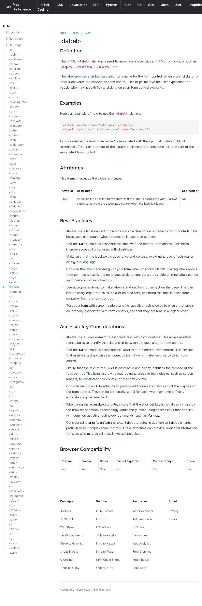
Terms (173, 519)
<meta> (14, 325)
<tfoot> (14, 500)
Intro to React (105, 551)
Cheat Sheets (69, 551)
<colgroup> (16, 144)
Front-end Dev (69, 567)
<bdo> (13, 97)
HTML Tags (13, 45)
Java (165, 5)
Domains (65, 511)
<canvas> (15, 121)
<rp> (12, 391)
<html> (13, 253)
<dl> (12, 187)
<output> (15, 363)
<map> (13, 310)
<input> (14, 272)
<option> (15, 358)
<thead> (14, 510)
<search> (15, 420)
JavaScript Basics (71, 535)
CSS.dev (138, 527)
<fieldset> (15, 206)
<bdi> (13, 92)
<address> (16, 59)
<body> (14, 106)
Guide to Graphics (72, 543)
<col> (13, 140)
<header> (15, 239)
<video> (14, 548)
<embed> (15, 201)
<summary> (16, 467)
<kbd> (13, 282)
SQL (151, 5)
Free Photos (141, 559)
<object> (15, 344)
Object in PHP (105, 567)
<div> (13, 182)
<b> (11, 83)
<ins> (12, 277)
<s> (11, 405)
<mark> (14, 315)
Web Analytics (142, 543)
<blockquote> (18, 102)
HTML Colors (14, 38)
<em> (13, 197)
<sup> (13, 472)
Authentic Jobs (142, 519)
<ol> (12, 348)
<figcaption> (17, 211)
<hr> (12, 249)
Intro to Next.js (106, 543)
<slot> (13, 434)
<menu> (14, 320)
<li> (11, 296)
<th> (12, 505)
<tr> (12, 524)
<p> (11, 367)
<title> (13, 519)
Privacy (174, 511)
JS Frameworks (106, 535)
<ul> (12, 538)
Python (111, 5)
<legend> (15, 291)
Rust (127, 5)
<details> (15, 168)
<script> (14, 415)
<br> (12, 111)
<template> (16, 491)
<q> (11, 386)
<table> (14, 476)
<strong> (15, 453)
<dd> (12, 159)
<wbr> (13, 552)
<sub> (13, 462)
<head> (14, 234)
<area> (14, 64)
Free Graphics (142, 551)
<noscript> (16, 339)
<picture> (15, 372)
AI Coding (66, 559)
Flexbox (101, 519)
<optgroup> (17, 353)
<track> (14, 529)
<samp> (14, 410)
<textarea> (16, 495)
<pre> (13, 377)
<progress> (16, 382)
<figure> (14, 215)
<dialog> (15, 178)
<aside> (14, 73)
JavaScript (78, 5)
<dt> (12, 192)
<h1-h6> (14, 230)
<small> (14, 439)
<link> (13, 301)
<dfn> (13, 173)
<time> (13, 514)
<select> (15, 429)
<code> (14, 135)
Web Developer (143, 511)
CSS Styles (67, 527)
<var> (13, 543)
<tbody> (15, 481)
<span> (14, 448)
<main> (14, 306)
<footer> (15, 220)
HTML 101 (66, 519)
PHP (96, 5)
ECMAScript (104, 527)
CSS (59, 5)
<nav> (13, 334)
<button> (15, 116)
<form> (14, 225)
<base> (14, 87)
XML (178, 5)
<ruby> (14, 401)
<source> (15, 443)
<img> (13, 268)
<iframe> (15, 263)
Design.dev (140, 535)
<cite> (13, 130)
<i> (11, 258)
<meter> (14, 329)
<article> (15, 68)
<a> (11, 49)
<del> (13, 163)
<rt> (12, 396)
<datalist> (15, 154)
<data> (14, 149)
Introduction (14, 32)
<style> (14, 457)
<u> (11, 533)
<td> (12, 486)
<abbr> (14, 54)
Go (139, 5)
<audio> (14, 78)
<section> (15, 424)
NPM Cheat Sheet (108, 559)
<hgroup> (15, 244)
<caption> (15, 125)
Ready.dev (140, 567)
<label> (14, 287)
